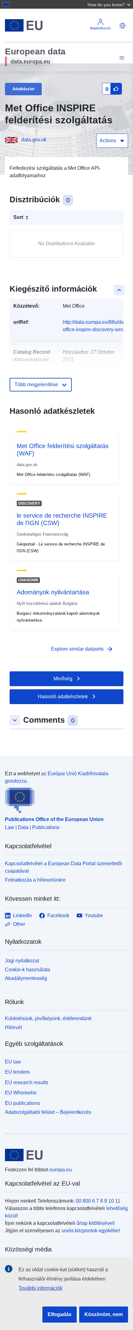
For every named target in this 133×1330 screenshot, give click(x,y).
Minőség (63, 678)
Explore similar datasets (82, 649)
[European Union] (64, 1155)
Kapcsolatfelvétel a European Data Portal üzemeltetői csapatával (63, 867)
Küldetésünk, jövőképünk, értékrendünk (48, 1018)
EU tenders (17, 1072)
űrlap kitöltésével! (95, 1223)
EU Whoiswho (20, 1092)
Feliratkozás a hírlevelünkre (35, 880)
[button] (110, 4)
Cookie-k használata (27, 969)
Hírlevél (13, 1027)
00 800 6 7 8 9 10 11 (98, 1201)
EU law (13, 1061)
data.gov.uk (33, 139)
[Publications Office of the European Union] (64, 799)
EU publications (22, 1103)
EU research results (26, 1082)
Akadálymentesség (26, 978)
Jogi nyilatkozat (22, 960)
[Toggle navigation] (121, 58)
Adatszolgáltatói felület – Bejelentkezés (48, 1112)
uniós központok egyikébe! (91, 1230)
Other (19, 924)
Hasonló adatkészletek (63, 696)
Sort (18, 217)
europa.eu (60, 1169)
